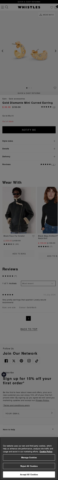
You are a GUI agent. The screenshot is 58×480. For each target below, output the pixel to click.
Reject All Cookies (28, 466)
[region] (29, 458)
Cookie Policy (46, 451)
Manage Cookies (29, 457)
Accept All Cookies (29, 474)
